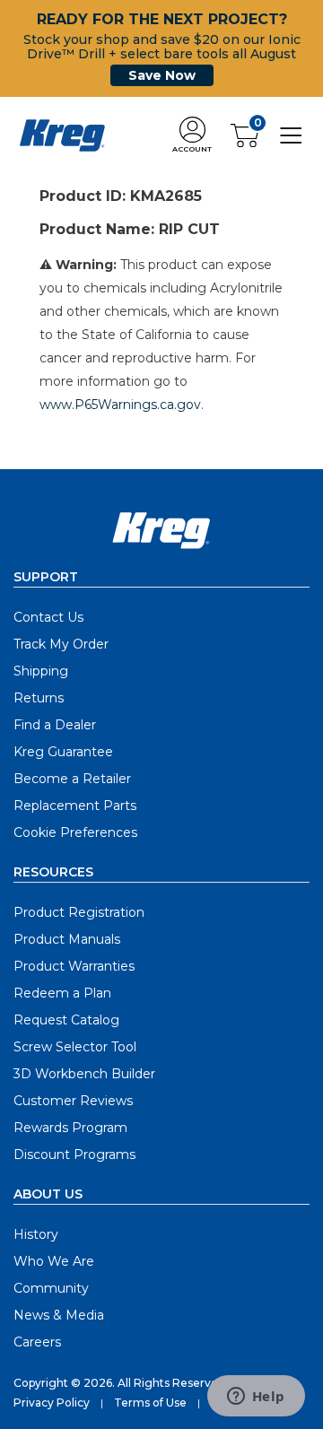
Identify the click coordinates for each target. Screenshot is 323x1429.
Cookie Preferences (75, 832)
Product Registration (78, 912)
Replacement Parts (74, 805)
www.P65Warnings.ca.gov (120, 404)
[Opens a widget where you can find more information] (255, 1397)
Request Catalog (66, 1020)
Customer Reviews (73, 1101)
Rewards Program (70, 1128)
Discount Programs (74, 1154)
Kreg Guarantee (63, 752)
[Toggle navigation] (291, 134)
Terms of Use (150, 1402)
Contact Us (48, 617)
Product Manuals (66, 939)
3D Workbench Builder (84, 1074)
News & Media (58, 1315)
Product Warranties (74, 966)
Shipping (40, 671)
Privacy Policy (51, 1402)
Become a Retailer (72, 779)
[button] (192, 136)
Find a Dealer (54, 725)
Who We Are (53, 1261)
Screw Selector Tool (74, 1047)
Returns (38, 698)
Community (51, 1288)
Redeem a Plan (62, 993)
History (35, 1234)
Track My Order (61, 644)
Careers (37, 1342)
